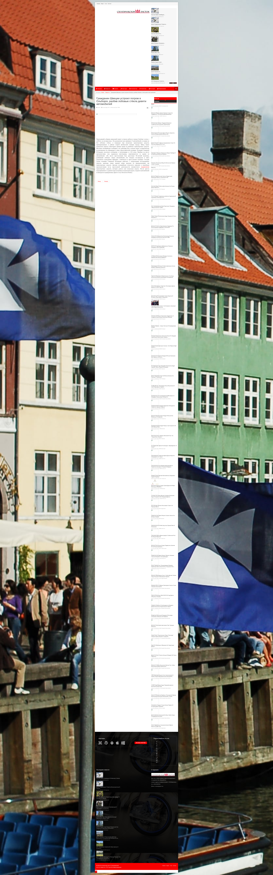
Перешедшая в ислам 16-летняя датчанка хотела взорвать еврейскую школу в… (163, 266)
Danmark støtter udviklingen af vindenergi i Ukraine (108, 778)
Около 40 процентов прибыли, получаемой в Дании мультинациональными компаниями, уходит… (163, 695)
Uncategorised (165, 106)
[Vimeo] (156, 760)
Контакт (109, 3)
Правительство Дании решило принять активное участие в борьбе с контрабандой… (162, 556)
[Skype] (156, 759)
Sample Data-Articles (165, 126)
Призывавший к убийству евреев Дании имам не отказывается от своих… (163, 456)
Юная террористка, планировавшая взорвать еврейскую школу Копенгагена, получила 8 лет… (163, 566)
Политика (143, 88)
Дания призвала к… (156, 71)
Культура (124, 88)
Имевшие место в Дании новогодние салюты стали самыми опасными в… (163, 586)
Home (102, 92)
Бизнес (161, 54)
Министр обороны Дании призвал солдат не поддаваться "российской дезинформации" (162, 113)
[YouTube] (156, 748)
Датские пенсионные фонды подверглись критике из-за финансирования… (163, 546)
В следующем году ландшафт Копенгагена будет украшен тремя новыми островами (163, 366)
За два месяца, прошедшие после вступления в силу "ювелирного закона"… (162, 386)
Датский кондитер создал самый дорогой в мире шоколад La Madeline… (163, 486)
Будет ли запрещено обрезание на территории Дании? (162, 645)
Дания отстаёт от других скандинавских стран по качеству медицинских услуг (163, 143)
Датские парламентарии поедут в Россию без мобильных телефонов (162, 416)
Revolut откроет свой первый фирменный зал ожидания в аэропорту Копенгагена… (107, 827)
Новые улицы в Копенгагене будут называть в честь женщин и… (163, 216)
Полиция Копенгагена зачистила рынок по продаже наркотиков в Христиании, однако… (163, 336)
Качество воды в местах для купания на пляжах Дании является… (163, 186)
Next (176, 83)
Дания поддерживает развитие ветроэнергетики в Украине (108, 787)
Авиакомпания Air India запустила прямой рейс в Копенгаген (163, 526)
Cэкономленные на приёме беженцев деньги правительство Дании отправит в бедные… (162, 466)
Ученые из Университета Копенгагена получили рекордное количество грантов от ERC (162, 236)
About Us (153, 167)
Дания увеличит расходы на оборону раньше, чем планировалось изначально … (108, 857)
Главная (98, 3)
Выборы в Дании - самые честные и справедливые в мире (163, 326)
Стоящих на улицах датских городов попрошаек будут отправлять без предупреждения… (162, 496)
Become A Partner (141, 742)
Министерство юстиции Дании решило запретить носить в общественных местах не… (163, 133)
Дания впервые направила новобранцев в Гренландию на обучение (106, 807)
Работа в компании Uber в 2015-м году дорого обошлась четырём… (162, 596)
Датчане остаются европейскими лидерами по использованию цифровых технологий (162, 226)
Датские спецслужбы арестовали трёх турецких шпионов (162, 625)
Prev (172, 83)
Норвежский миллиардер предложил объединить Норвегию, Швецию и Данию (163, 406)
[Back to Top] (96, 872)
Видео (102, 3)
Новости (161, 16)
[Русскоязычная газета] (133, 11)
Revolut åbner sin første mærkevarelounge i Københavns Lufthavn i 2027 (106, 817)
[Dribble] (156, 755)
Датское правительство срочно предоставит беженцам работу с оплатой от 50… (161, 176)
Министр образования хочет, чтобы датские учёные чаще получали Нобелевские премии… (163, 576)
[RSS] (156, 741)
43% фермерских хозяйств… (158, 81)
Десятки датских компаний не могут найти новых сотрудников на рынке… (163, 715)
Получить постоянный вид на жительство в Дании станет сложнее (163, 163)
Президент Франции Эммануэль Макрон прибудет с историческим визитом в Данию (163, 153)
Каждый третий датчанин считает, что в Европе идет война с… (164, 346)
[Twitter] (156, 745)
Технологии (134, 88)
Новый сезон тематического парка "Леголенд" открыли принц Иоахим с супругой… (162, 635)
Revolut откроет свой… (156, 62)
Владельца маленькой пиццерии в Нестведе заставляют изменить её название (161, 615)
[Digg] (157, 757)
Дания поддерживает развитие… (159, 24)
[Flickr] (156, 753)
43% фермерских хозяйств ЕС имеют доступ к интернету (107, 847)
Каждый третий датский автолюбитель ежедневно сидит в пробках (163, 476)
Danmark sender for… (156, 33)
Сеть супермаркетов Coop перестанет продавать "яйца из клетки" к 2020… (163, 206)
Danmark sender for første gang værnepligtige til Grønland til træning (108, 797)
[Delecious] (156, 762)
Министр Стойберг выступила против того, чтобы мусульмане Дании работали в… (163, 665)
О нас (106, 3)
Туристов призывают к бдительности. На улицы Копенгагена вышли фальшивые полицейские (162, 276)
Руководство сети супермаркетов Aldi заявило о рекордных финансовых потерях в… (162, 396)
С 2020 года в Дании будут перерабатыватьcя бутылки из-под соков (162, 685)
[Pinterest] (156, 752)
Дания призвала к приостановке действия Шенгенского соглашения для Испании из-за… (107, 837)
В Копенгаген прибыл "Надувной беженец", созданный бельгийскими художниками (161, 123)
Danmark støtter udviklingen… (158, 14)
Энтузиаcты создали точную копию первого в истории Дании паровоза (162, 705)
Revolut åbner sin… (155, 52)
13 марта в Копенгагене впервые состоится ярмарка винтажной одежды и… (161, 256)
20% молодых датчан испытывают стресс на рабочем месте (162, 506)
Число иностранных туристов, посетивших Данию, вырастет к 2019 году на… (163, 286)
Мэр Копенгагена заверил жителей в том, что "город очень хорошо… (162, 436)
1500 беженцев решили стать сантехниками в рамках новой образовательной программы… (162, 675)
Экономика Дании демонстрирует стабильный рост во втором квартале (163, 536)
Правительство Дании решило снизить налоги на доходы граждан (163, 516)
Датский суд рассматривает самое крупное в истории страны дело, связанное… (162, 296)
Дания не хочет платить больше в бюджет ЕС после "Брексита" (163, 655)
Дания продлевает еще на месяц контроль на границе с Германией (162, 376)
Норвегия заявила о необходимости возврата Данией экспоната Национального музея (162, 606)
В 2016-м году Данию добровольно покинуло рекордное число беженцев (162, 246)
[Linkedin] (156, 750)
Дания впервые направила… (158, 43)
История (152, 88)
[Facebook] (156, 743)
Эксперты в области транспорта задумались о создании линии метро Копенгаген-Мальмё (162, 316)
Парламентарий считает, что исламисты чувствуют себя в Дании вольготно (163, 306)
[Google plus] (156, 747)
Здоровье (163, 145)
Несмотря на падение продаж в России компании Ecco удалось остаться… (163, 356)
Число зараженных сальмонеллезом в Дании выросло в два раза (162, 725)
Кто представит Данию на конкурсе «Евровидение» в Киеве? (164, 446)
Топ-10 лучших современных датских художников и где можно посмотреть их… (163, 196)
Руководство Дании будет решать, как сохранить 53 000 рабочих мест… (163, 426)
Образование (162, 88)
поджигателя (145, 167)
